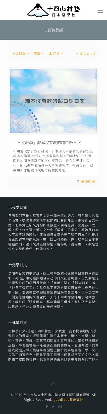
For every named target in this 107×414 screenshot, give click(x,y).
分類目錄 (19, 53)
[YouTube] (53, 406)
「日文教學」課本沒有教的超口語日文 (47, 142)
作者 (56, 53)
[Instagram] (60, 406)
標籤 (37, 53)
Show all (87, 53)
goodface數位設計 (68, 399)
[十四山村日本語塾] (53, 9)
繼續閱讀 (88, 181)
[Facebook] (47, 406)
